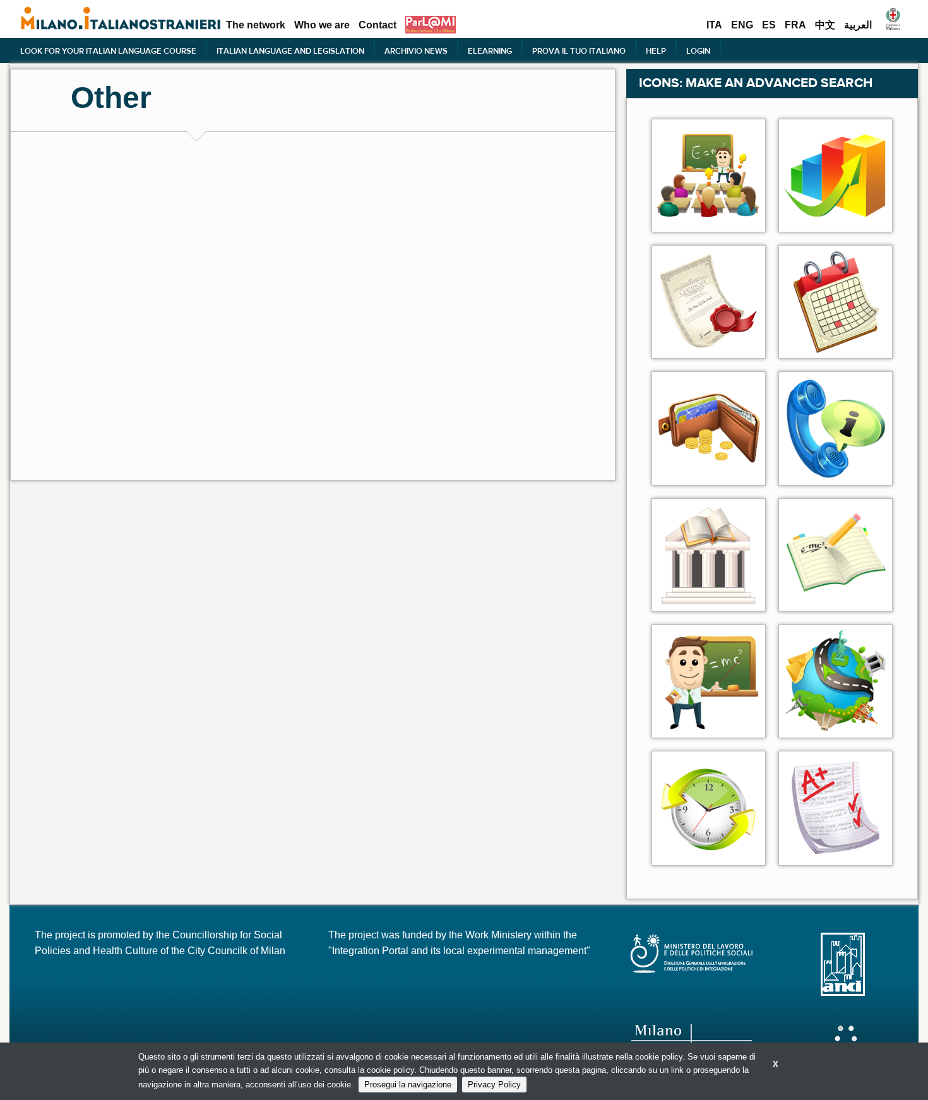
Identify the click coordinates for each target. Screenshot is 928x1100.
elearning (490, 50)
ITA (714, 25)
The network (255, 25)
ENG (742, 25)
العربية (858, 25)
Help (656, 50)
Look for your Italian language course (108, 50)
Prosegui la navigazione (407, 1084)
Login (698, 50)
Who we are (322, 25)
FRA (795, 25)
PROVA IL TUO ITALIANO (579, 50)
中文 (825, 25)
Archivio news (416, 50)
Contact (377, 25)
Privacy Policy (494, 1084)
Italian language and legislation (290, 50)
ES (769, 25)
